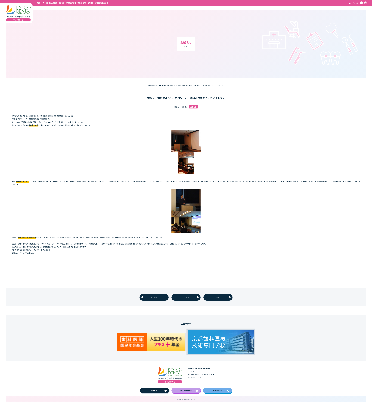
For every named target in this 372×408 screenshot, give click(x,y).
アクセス (355, 3)
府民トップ (40, 3)
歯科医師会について (101, 3)
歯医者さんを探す (51, 3)
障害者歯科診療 (71, 3)
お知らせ (90, 3)
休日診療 (61, 3)
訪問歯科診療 (82, 3)
